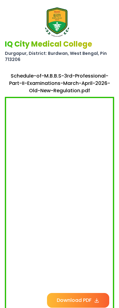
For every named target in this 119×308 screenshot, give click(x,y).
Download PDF (74, 300)
